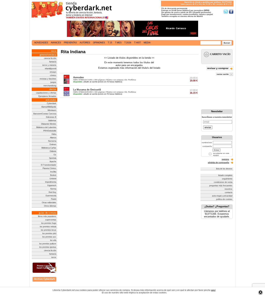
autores (85, 42)
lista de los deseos (224, 169)
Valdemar (52, 120)
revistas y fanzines (48, 79)
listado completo (225, 175)
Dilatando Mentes (48, 124)
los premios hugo (48, 223)
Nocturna (52, 141)
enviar (208, 127)
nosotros (228, 189)
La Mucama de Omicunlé (87, 89)
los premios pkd (49, 233)
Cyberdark (51, 103)
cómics (53, 75)
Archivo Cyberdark (44, 279)
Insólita (53, 172)
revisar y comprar (218, 68)
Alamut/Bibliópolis (48, 107)
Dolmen (53, 144)
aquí (213, 290)
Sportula (52, 158)
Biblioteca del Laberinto (46, 127)
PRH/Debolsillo (49, 131)
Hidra (54, 134)
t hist (137, 42)
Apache (53, 161)
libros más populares (47, 216)
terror (53, 257)
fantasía (52, 62)
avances (56, 42)
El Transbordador (48, 165)
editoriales (51, 100)
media (147, 42)
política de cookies (224, 199)
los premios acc (49, 237)
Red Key (52, 192)
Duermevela (51, 196)
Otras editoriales (49, 202)
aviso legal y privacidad (222, 196)
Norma (53, 189)
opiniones (99, 42)
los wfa (53, 240)
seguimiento (227, 179)
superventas (50, 220)
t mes (118, 42)
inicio (53, 51)
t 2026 (127, 42)
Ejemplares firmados (47, 96)
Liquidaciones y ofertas (46, 93)
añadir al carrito (85, 82)
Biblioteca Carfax (48, 148)
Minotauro (52, 110)
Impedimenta (50, 182)
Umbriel (53, 178)
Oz (55, 155)
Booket (53, 175)
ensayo (53, 72)
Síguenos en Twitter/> (226, 11)
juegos (53, 82)
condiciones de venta (223, 182)
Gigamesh (51, 185)
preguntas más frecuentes (220, 185)
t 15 (110, 42)
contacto (228, 192)
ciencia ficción (50, 58)
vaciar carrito (223, 74)
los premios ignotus (47, 247)
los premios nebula (48, 226)
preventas (70, 42)
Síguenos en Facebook (231, 11)
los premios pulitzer (47, 244)
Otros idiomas (50, 206)
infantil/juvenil (50, 68)
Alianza (53, 137)
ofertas (52, 89)
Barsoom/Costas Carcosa (44, 114)
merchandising (49, 85)
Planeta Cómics (49, 168)
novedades (41, 42)
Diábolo (53, 151)
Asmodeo (78, 77)
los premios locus (48, 230)
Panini (53, 199)
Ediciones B (51, 117)
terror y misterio (49, 65)
